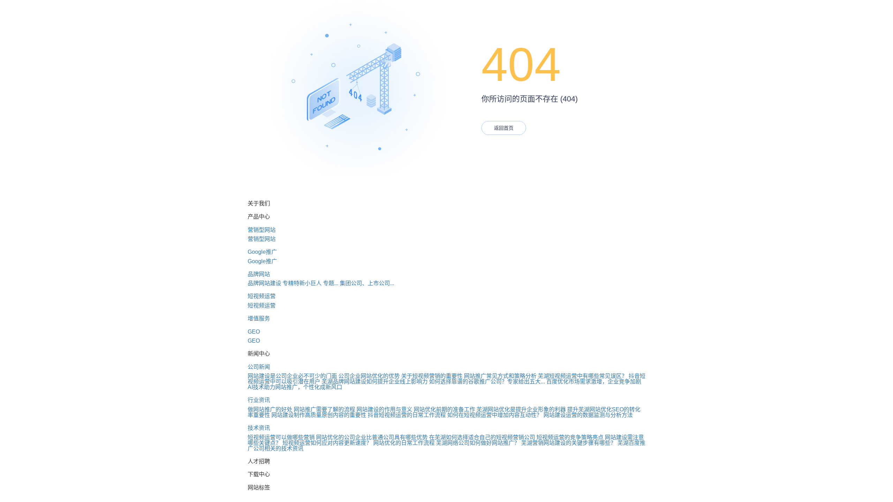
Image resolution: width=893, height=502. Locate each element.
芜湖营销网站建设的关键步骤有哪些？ (568, 443)
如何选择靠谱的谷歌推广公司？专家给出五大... (487, 382)
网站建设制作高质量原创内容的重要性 (318, 415)
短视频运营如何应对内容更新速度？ (327, 443)
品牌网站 (259, 274)
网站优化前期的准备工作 (444, 409)
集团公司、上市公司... (367, 283)
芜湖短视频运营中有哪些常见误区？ (582, 376)
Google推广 (262, 252)
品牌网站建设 (264, 283)
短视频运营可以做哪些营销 (281, 437)
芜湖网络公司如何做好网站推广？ (478, 443)
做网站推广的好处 (270, 409)
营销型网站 (262, 230)
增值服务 (259, 318)
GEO (254, 332)
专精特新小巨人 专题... (310, 283)
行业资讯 (259, 400)
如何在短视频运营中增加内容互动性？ (494, 415)
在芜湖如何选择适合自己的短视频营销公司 (482, 437)
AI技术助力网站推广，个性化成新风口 (295, 387)
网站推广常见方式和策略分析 (500, 376)
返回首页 (503, 128)
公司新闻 (259, 367)
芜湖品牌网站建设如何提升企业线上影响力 (375, 382)
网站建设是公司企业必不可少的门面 (292, 376)
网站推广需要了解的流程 (324, 409)
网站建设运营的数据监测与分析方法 (588, 415)
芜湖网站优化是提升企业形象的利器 (521, 409)
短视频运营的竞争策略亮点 (569, 437)
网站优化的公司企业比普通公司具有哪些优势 (372, 437)
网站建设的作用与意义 (384, 409)
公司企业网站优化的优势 (369, 376)
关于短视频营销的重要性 (432, 376)
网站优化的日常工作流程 (404, 443)
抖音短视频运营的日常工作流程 (407, 415)
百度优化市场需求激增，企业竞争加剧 (593, 382)
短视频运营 (262, 296)
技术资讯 (259, 428)
